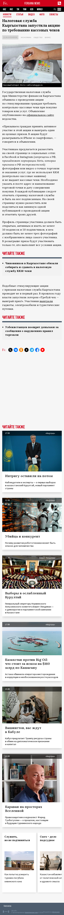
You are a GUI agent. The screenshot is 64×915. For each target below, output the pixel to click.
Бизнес (48, 37)
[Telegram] (32, 350)
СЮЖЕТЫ (53, 14)
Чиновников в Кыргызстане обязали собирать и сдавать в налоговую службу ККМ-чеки (31, 267)
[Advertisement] (32, 390)
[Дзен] (26, 350)
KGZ (11, 9)
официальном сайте (40, 115)
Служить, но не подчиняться (17, 838)
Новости (7, 14)
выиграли (46, 301)
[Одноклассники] (21, 350)
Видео (31, 14)
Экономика (26, 37)
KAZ (4, 9)
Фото (42, 14)
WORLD (39, 9)
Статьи (19, 14)
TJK (18, 9)
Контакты (7, 906)
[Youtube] (42, 350)
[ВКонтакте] (16, 350)
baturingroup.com (31, 912)
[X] (10, 350)
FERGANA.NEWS (32, 3)
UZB (31, 9)
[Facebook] (37, 350)
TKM (24, 9)
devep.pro (56, 912)
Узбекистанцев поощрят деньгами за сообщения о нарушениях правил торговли (31, 330)
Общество (38, 37)
